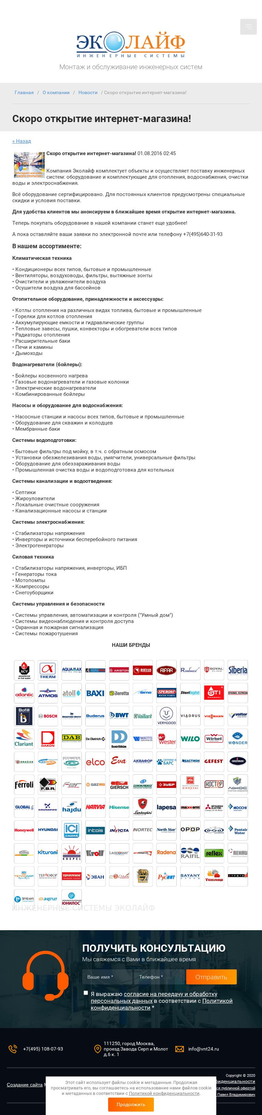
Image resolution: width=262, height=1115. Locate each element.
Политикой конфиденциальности (164, 1093)
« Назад (21, 141)
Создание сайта (25, 1084)
